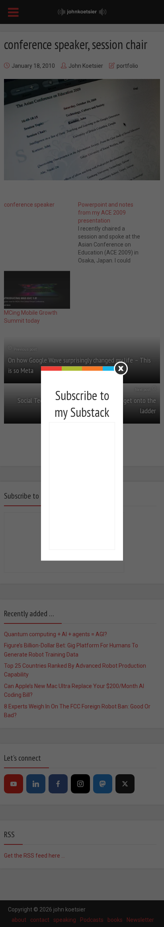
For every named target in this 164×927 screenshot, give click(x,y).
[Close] (121, 369)
